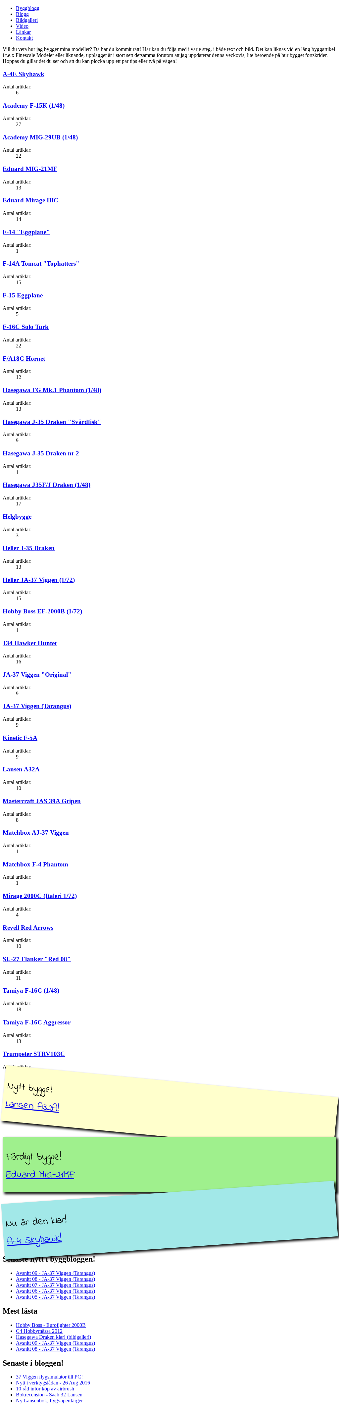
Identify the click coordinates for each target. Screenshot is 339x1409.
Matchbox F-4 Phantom (35, 864)
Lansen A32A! (32, 1106)
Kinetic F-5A (20, 737)
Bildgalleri (27, 20)
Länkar (23, 32)
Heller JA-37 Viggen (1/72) (39, 579)
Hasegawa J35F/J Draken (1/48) (46, 484)
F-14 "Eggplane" (26, 232)
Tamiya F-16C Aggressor (37, 1022)
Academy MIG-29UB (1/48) (40, 137)
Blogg (22, 14)
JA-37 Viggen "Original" (37, 674)
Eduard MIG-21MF (30, 168)
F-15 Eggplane (23, 295)
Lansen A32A (21, 769)
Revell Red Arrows (28, 927)
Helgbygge (17, 516)
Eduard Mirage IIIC (30, 200)
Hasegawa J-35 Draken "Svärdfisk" (52, 421)
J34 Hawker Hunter (30, 643)
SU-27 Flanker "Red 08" (37, 959)
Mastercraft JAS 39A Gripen (42, 801)
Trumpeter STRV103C (34, 1053)
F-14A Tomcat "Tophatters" (41, 263)
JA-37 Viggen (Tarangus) (37, 706)
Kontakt (24, 38)
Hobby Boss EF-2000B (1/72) (42, 611)
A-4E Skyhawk (23, 74)
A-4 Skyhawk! (34, 1240)
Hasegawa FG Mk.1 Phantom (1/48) (52, 390)
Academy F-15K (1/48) (34, 105)
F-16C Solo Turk (26, 326)
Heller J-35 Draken (29, 548)
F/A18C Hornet (24, 358)
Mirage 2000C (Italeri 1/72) (40, 895)
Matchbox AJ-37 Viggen (36, 832)
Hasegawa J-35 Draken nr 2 (41, 453)
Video (22, 26)
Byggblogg (27, 8)
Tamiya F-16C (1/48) (31, 990)
